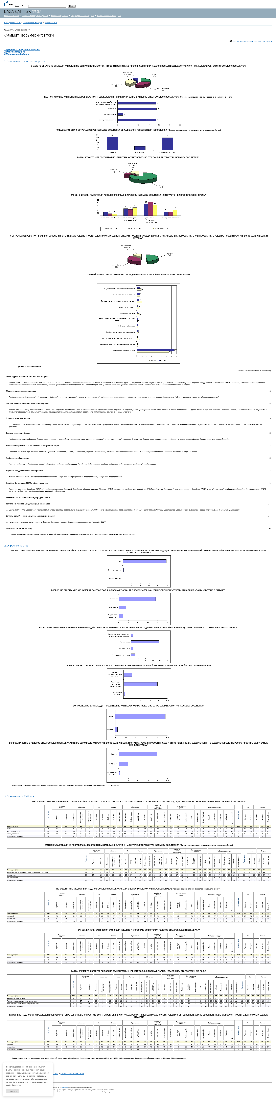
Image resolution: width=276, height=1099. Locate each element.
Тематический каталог (106, 16)
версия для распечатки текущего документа (252, 41)
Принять (13, 1091)
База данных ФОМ (12, 23)
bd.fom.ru (65, 1087)
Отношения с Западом (32, 23)
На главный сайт (11, 16)
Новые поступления (59, 16)
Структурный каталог (80, 16)
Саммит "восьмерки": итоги (72, 1074)
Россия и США (51, 23)
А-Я (92, 16)
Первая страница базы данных (35, 16)
